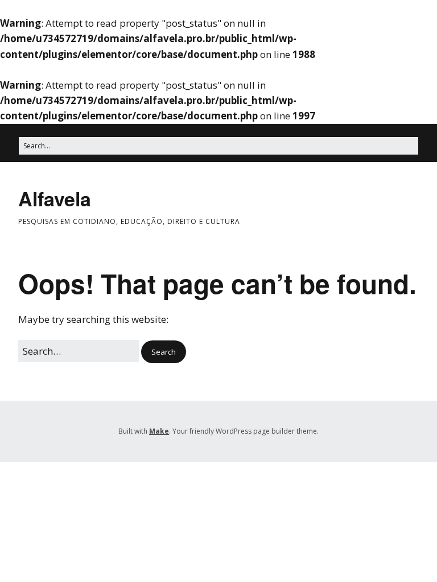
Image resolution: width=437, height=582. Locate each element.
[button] (163, 352)
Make (159, 431)
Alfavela (54, 198)
